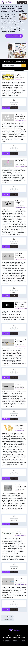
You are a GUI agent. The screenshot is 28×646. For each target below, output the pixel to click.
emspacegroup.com (20, 535)
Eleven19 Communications (21, 486)
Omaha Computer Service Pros (21, 303)
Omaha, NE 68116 (19, 164)
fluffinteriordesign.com (21, 207)
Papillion (8, 616)
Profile (6, 107)
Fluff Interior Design (19, 202)
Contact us (18, 636)
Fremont (8, 619)
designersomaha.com (20, 388)
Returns (15, 641)
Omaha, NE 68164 (19, 387)
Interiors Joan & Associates (20, 341)
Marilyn (17, 384)
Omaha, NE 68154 (19, 344)
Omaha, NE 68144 (19, 205)
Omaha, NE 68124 (19, 258)
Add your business (19, 638)
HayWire (18, 75)
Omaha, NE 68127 (19, 307)
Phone (14, 107)
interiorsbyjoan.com (20, 346)
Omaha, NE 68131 (19, 77)
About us (9, 636)
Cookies (23, 641)
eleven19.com (18, 491)
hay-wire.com (18, 79)
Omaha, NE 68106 (19, 428)
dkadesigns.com (19, 430)
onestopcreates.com (20, 259)
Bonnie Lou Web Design (20, 161)
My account (7, 638)
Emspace (18, 531)
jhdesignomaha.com (20, 120)
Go (23, 66)
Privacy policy (7, 641)
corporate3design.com (21, 584)
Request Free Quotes (13, 36)
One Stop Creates (18, 254)
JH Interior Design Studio (20, 115)
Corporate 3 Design (19, 579)
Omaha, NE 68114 (19, 119)
